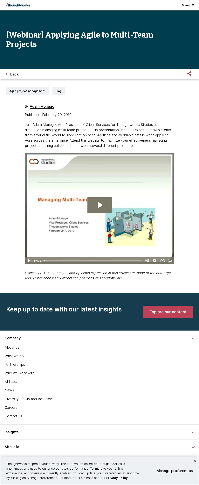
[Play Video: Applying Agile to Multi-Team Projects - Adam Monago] (99, 205)
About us (12, 347)
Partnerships (15, 364)
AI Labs (11, 382)
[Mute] (147, 260)
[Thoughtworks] (18, 5)
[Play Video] (29, 260)
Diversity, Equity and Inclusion (28, 399)
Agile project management (27, 91)
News (9, 390)
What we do (14, 356)
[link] (168, 312)
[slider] (92, 260)
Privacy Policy (117, 478)
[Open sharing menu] (162, 260)
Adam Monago (42, 106)
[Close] (194, 461)
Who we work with (19, 373)
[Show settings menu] (155, 260)
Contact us (13, 416)
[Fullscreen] (170, 260)
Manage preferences (175, 471)
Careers (11, 407)
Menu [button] (186, 5)
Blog (59, 91)
